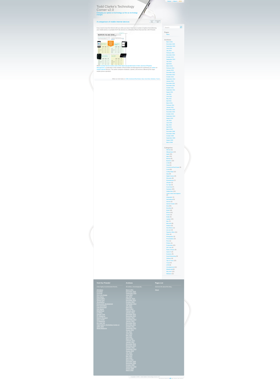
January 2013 (170, 70)
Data (143, 78)
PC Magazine (101, 316)
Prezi (167, 241)
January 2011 (170, 107)
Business (168, 160)
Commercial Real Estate (135, 78)
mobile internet (101, 69)
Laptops (168, 219)
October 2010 (170, 114)
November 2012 (170, 74)
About (175, 1)
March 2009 (169, 142)
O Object (99, 312)
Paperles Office (170, 232)
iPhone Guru (101, 300)
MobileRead (100, 311)
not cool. (168, 230)
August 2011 (169, 92)
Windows (168, 273)
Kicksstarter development (105, 304)
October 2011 (170, 87)
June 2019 (169, 48)
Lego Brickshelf (102, 307)
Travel (157, 78)
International (169, 199)
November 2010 (170, 111)
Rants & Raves (170, 249)
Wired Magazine (102, 328)
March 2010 (169, 129)
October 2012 (170, 76)
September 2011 (170, 90)
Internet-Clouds (170, 203)
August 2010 (169, 118)
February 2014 (170, 52)
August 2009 (169, 140)
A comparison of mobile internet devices (113, 22)
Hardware (153, 78)
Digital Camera (170, 176)
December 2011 (170, 83)
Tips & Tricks (169, 260)
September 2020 (170, 46)
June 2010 (169, 122)
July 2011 (168, 94)
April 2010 (169, 127)
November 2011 (170, 85)
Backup (168, 158)
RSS (180, 1)
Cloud (167, 165)
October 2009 (170, 135)
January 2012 (170, 81)
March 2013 (169, 66)
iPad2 (167, 210)
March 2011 (169, 103)
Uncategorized (170, 267)
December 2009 (170, 131)
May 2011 (169, 98)
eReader (168, 182)
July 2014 (169, 50)
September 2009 (170, 138)
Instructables (101, 298)
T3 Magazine (101, 321)
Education (169, 178)
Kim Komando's (102, 305)
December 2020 (170, 44)
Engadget (100, 291)
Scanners (169, 254)
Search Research (102, 318)
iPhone (168, 212)
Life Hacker (100, 309)
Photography (169, 236)
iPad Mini (168, 208)
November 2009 (170, 133)
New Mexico (169, 227)
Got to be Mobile (102, 295)
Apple (167, 154)
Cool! (167, 169)
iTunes (168, 214)
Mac (167, 221)
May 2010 (169, 125)
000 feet (168, 149)
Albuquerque (169, 152)
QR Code (168, 247)
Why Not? (169, 271)
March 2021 (169, 41)
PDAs (167, 234)
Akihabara (100, 290)
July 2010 (169, 120)
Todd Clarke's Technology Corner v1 (108, 325)
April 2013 (169, 63)
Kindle (168, 217)
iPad (167, 206)
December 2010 (170, 109)
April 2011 (169, 100)
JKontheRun (100, 302)
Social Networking (171, 256)
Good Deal (147, 78)
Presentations (170, 238)
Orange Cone (101, 314)
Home (169, 1)
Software (168, 258)
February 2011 (170, 105)
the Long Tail (101, 323)
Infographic (169, 197)
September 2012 (170, 79)
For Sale (168, 184)
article (154, 67)
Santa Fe (168, 251)
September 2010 (170, 116)
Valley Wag (100, 326)
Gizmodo (99, 293)
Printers (168, 243)
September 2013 (170, 59)
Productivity (169, 245)
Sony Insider (101, 319)
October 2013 (170, 57)
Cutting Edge (169, 171)
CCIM (126, 78)
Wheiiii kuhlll (169, 269)
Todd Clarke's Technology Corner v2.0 (115, 8)
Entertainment (170, 180)
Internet (168, 201)
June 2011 (169, 96)
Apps (167, 156)
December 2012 (170, 72)
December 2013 (170, 55)
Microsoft (168, 223)
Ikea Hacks (100, 297)
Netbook (168, 225)
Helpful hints (169, 191)
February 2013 (170, 68)
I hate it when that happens (173, 193)
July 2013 (169, 61)
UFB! (167, 265)
